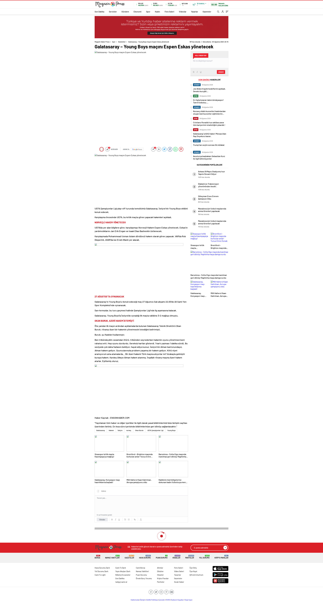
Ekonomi (137, 11)
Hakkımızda (135, 600)
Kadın (157, 11)
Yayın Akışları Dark (122, 571)
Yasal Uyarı (188, 600)
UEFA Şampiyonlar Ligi (155, 430)
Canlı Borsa (140, 568)
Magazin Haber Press (102, 42)
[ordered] (125, 519)
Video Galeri (179, 571)
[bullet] (128, 519)
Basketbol (121, 42)
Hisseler (176, 557)
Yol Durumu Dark (101, 571)
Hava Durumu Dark (102, 568)
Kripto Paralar (221, 557)
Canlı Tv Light (100, 575)
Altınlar (160, 568)
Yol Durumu (204, 557)
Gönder (102, 519)
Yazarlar (194, 11)
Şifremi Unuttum (196, 575)
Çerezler (162, 600)
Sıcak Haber (179, 582)
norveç (128, 430)
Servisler (113, 11)
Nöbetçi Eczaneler (122, 575)
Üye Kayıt (193, 571)
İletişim (142, 600)
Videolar (182, 11)
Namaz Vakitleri (112, 557)
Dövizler (160, 571)
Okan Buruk (139, 430)
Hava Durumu (145, 557)
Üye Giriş (193, 568)
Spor (148, 11)
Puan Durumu (162, 557)
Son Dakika (99, 11)
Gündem (125, 11)
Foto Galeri (169, 11)
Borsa (97, 557)
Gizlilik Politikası (152, 600)
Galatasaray (100, 430)
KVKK (168, 600)
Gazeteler (207, 11)
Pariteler (189, 557)
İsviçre (120, 430)
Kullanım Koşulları (177, 600)
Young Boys (171, 430)
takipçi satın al (121, 582)
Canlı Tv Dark (120, 568)
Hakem (111, 430)
